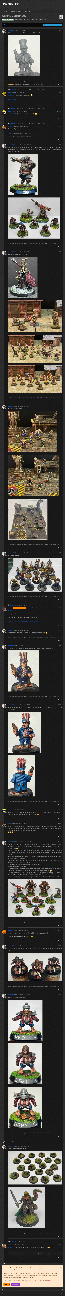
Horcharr (10, 126)
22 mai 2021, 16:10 (24, 406)
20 (61, 401)
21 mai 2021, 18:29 (23, 92)
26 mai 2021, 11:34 (23, 930)
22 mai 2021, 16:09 (24, 251)
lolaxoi (9, 111)
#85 (60, 553)
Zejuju (9, 823)
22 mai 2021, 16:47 (36, 608)
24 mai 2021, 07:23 (22, 809)
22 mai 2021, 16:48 (24, 630)
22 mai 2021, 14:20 (23, 126)
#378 (59, 823)
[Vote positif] (58, 84)
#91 (60, 630)
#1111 (60, 994)
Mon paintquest (47, 1253)
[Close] (61, 1267)
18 (61, 1236)
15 (61, 84)
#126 (59, 645)
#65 (60, 111)
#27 (60, 30)
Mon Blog (10, 621)
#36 (60, 92)
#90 (60, 608)
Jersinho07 (11, 30)
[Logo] (11, 4)
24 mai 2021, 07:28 (22, 823)
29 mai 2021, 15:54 (24, 945)
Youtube (10, 133)
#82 (60, 144)
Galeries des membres (8, 19)
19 (61, 247)
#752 (59, 930)
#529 (59, 841)
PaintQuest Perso (12, 99)
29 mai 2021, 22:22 (25, 994)
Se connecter (15, 1284)
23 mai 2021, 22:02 (25, 704)
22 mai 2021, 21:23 (24, 645)
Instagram (10, 136)
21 (61, 548)
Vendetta (10, 608)
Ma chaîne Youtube (17, 621)
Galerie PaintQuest (33, 621)
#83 (60, 251)
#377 (59, 809)
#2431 (59, 1146)
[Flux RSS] (46, 19)
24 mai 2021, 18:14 (24, 841)
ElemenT (10, 930)
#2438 (59, 1244)
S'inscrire (7, 1284)
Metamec (10, 92)
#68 (60, 126)
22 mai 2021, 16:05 (24, 144)
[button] (2, 1293)
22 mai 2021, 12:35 (22, 111)
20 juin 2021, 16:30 (23, 1244)
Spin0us (10, 1244)
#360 (59, 704)
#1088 (59, 945)
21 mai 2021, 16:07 (24, 30)
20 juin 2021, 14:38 (25, 1146)
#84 (60, 406)
